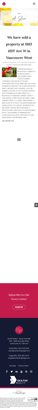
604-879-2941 (24, 348)
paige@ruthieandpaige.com (19, 358)
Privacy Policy (23, 366)
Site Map (12, 366)
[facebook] (6, 371)
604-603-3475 (23, 355)
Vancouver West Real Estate (22, 65)
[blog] (26, 371)
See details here (8, 121)
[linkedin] (16, 371)
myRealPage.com (19, 393)
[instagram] (31, 371)
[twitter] (11, 371)
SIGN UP (19, 307)
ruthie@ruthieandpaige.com (19, 351)
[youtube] (21, 371)
